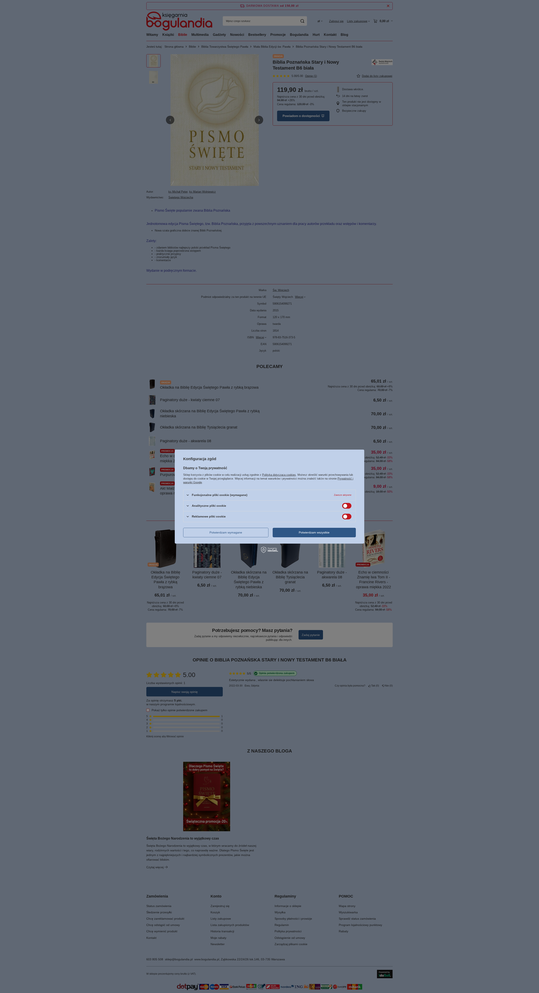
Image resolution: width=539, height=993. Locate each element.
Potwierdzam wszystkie (314, 532)
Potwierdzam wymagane (225, 532)
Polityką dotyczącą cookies (279, 474)
